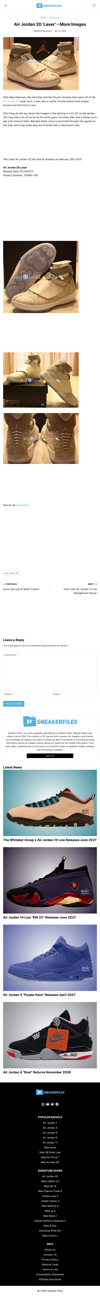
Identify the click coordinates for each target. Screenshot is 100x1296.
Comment (11, 654)
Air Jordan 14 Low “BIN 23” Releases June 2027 (39, 917)
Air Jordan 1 (50, 1122)
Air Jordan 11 (50, 1142)
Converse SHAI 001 (50, 1230)
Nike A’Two (50, 1225)
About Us (50, 1249)
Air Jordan (54, 17)
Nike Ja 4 (50, 1210)
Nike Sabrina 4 (50, 1206)
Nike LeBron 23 (50, 1181)
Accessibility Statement (50, 1274)
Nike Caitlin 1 (50, 1235)
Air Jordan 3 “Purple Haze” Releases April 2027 (39, 995)
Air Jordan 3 (50, 1127)
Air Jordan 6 (50, 1137)
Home (43, 17)
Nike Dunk (50, 1147)
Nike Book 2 (50, 1215)
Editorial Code (50, 1264)
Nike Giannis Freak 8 (50, 1191)
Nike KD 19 (50, 1186)
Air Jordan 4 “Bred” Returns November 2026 (37, 1072)
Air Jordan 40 (50, 1176)
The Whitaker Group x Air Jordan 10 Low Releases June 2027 (49, 840)
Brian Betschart (44, 31)
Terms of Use (50, 1269)
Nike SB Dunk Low (50, 1152)
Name (8, 694)
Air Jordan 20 (11, 101)
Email (57, 694)
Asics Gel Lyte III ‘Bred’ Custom (21, 587)
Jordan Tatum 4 (50, 1201)
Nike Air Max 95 (50, 1162)
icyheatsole (22, 505)
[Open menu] (5, 6)
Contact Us (50, 1254)
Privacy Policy (50, 1259)
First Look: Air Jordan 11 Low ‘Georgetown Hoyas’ (80, 589)
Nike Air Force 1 (50, 1157)
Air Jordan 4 (50, 1132)
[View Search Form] (94, 5)
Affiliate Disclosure (50, 1279)
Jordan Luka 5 (50, 1196)
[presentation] (50, 803)
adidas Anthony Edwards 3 (50, 1220)
